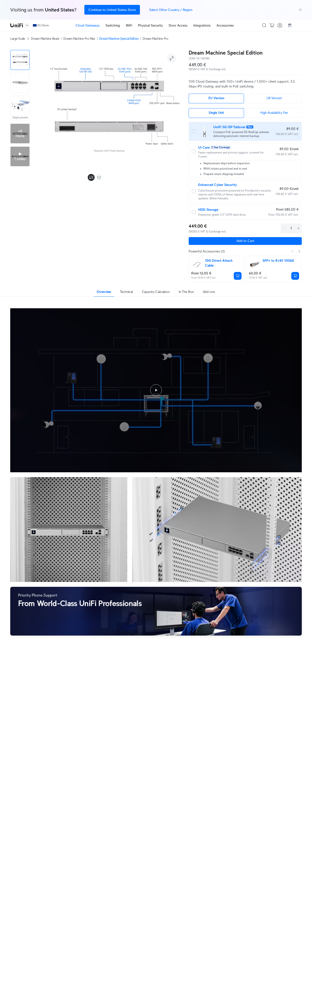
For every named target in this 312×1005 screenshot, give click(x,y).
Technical (126, 292)
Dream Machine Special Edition (119, 38)
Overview (104, 292)
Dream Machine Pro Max (79, 38)
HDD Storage (208, 210)
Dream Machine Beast (45, 38)
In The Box (186, 292)
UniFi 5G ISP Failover (229, 127)
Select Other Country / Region (170, 10)
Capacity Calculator (156, 292)
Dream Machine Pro (155, 38)
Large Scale (17, 38)
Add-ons (209, 292)
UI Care (204, 147)
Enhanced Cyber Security (217, 185)
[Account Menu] (280, 25)
